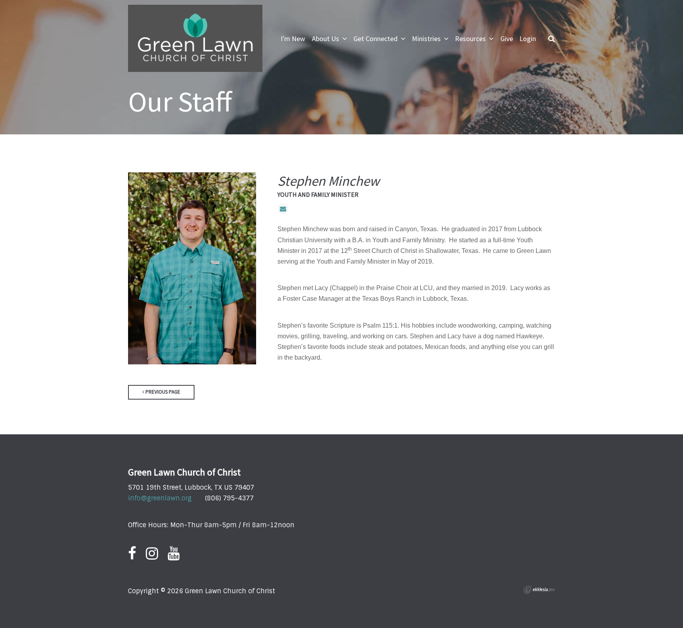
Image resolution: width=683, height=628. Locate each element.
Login (527, 38)
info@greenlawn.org (160, 498)
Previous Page (162, 391)
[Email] (283, 208)
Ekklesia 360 (539, 590)
